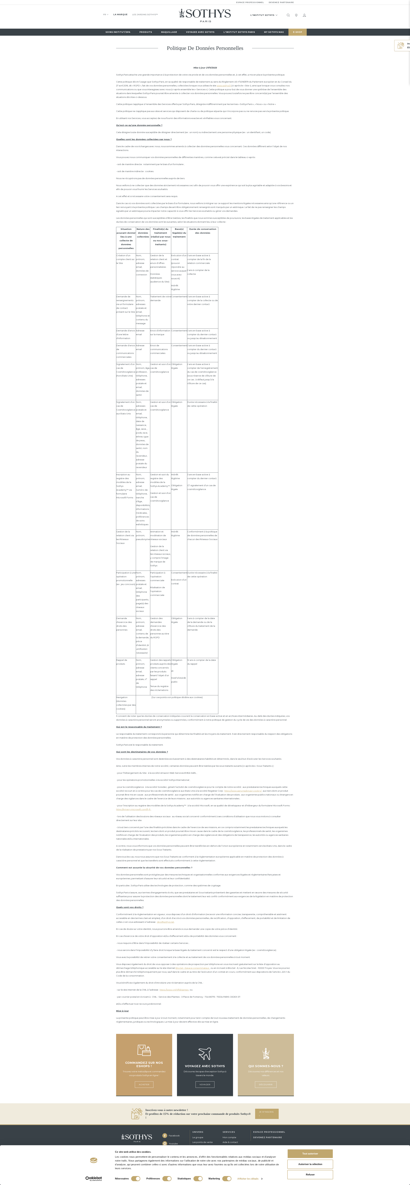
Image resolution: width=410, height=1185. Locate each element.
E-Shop (297, 32)
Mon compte (229, 1137)
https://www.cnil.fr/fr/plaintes (174, 989)
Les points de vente (202, 1142)
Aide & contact (230, 1142)
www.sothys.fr (224, 85)
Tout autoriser (310, 1153)
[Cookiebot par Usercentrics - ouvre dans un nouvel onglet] (94, 1178)
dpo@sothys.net (165, 922)
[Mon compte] (304, 15)
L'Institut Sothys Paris (239, 32)
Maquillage (169, 32)
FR (104, 14)
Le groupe (197, 1137)
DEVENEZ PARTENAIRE (267, 1137)
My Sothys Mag (274, 32)
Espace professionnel (250, 2)
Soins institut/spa (118, 32)
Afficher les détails (247, 1178)
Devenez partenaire (281, 2)
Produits (145, 32)
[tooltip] (288, 15)
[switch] (167, 1178)
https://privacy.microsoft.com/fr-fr (133, 809)
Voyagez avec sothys (200, 32)
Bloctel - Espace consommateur (193, 968)
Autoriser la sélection (310, 1164)
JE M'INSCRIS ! (266, 1114)
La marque (120, 14)
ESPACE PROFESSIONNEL (269, 1132)
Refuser (310, 1174)
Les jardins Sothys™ (145, 14)
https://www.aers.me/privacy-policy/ (243, 791)
